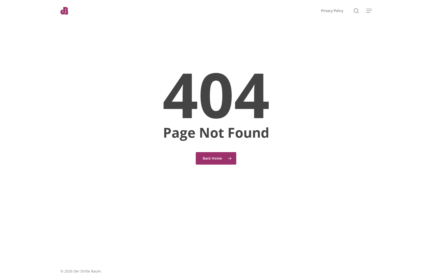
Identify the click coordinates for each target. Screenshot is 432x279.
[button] (369, 10)
